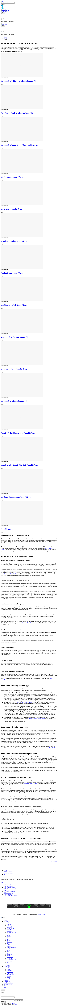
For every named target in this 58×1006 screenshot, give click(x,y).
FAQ (5, 874)
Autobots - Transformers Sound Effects (16, 497)
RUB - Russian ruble (9, 894)
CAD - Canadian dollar (9, 887)
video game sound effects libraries (47, 747)
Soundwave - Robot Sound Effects (14, 369)
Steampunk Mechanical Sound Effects (15, 401)
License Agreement (8, 871)
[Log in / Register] (7, 10)
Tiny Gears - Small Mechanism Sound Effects (18, 113)
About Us (6, 870)
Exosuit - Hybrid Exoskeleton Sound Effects (18, 433)
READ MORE (53, 861)
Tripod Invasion (7, 529)
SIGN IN (3, 1001)
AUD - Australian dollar (9, 884)
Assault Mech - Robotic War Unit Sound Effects (19, 465)
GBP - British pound (8, 886)
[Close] (3, 13)
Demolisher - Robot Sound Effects (14, 241)
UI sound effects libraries (28, 623)
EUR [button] (2, 882)
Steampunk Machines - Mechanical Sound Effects (20, 81)
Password (3, 998)
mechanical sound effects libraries (9, 573)
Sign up (16, 1004)
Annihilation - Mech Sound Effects (14, 305)
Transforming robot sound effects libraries (25, 702)
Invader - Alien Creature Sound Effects (16, 337)
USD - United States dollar (10, 895)
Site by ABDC (41, 914)
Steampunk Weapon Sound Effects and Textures (19, 145)
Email (2, 995)
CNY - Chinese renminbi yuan (11, 888)
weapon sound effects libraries (30, 783)
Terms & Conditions (8, 873)
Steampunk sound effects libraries (37, 718)
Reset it (13, 1003)
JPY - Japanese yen (8, 893)
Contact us (6, 875)
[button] (2, 1)
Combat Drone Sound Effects (12, 273)
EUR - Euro (6, 890)
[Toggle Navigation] (3, 4)
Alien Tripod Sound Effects (11, 209)
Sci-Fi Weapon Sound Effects (12, 177)
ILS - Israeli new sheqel (9, 891)
